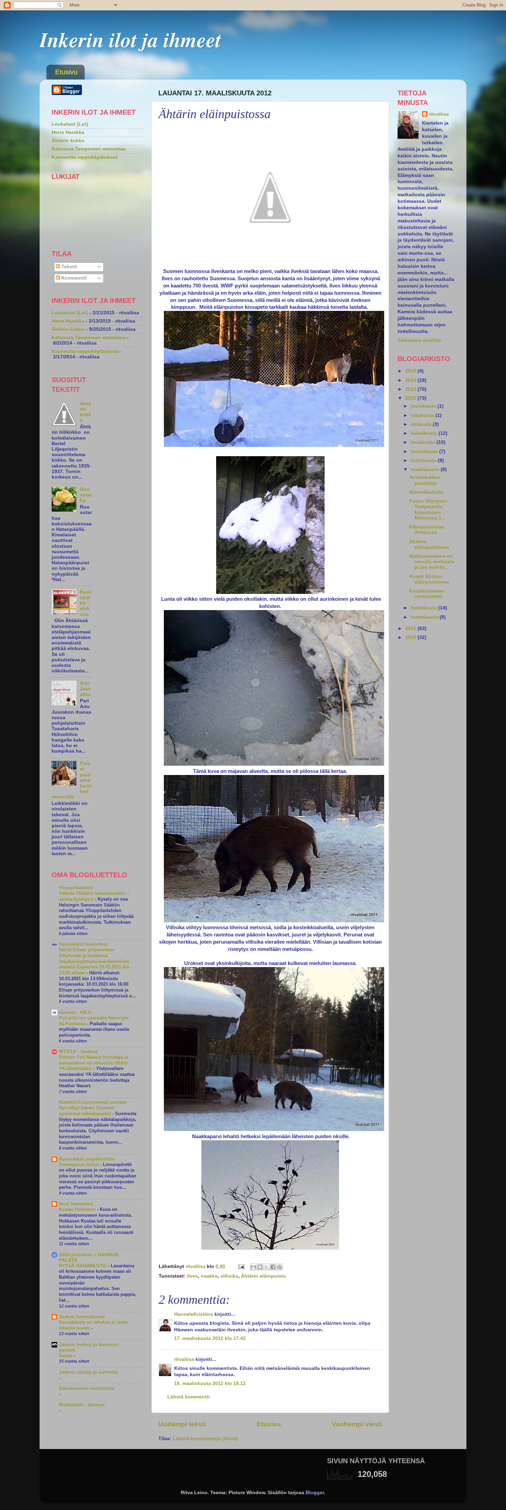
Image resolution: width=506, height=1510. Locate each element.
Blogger (315, 1492)
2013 (411, 389)
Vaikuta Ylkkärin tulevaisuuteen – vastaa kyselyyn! (94, 896)
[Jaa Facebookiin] (273, 1266)
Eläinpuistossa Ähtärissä (426, 529)
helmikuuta (424, 607)
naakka (209, 1276)
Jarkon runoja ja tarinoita (88, 1372)
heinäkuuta (425, 433)
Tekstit (68, 266)
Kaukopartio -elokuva (86, 603)
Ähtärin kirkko (68, 140)
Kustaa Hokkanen (78, 1209)
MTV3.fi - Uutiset (78, 1051)
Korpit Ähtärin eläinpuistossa (429, 579)
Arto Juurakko (85, 689)
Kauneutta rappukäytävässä (85, 157)
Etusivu (66, 72)
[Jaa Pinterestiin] (279, 1266)
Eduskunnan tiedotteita (86, 1388)
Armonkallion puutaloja (425, 480)
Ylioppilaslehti (76, 887)
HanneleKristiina (193, 1314)
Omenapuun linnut (79, 1164)
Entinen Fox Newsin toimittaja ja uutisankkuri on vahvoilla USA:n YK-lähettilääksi (93, 1063)
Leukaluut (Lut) (70, 124)
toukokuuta (425, 451)
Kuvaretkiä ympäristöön (87, 1159)
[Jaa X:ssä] (266, 1266)
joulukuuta (424, 406)
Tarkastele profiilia (419, 340)
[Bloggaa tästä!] (259, 1266)
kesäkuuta (423, 442)
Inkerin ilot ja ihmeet (130, 39)
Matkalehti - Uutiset (82, 1404)
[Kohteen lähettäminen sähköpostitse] (253, 1266)
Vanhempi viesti (357, 1424)
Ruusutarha (86, 495)
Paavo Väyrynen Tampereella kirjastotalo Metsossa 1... (428, 510)
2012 (411, 398)
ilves (192, 1276)
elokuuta (422, 424)
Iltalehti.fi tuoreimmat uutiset (93, 1102)
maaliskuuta (426, 469)
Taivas (66, 1355)
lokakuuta (423, 415)
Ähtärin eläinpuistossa (429, 544)
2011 (411, 628)
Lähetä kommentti (188, 1396)
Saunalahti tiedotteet (83, 944)
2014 (411, 380)
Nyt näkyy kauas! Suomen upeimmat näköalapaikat (86, 1110)
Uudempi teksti (182, 1424)
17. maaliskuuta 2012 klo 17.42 (210, 1338)
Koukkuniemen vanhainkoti (427, 593)
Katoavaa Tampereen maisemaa (89, 148)
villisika (229, 1276)
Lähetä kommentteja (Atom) (205, 1438)
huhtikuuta (424, 460)
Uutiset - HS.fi (75, 1012)
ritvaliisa (184, 1359)
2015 (411, 371)
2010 (411, 637)
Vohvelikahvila (426, 492)
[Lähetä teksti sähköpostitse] (241, 1266)
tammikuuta (425, 617)
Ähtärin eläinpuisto (263, 1276)
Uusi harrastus (76, 1203)
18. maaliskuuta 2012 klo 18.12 (210, 1383)
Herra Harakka (68, 132)
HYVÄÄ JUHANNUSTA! (83, 1265)
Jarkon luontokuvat (82, 1316)
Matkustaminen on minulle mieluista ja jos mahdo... (431, 562)
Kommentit (73, 278)
